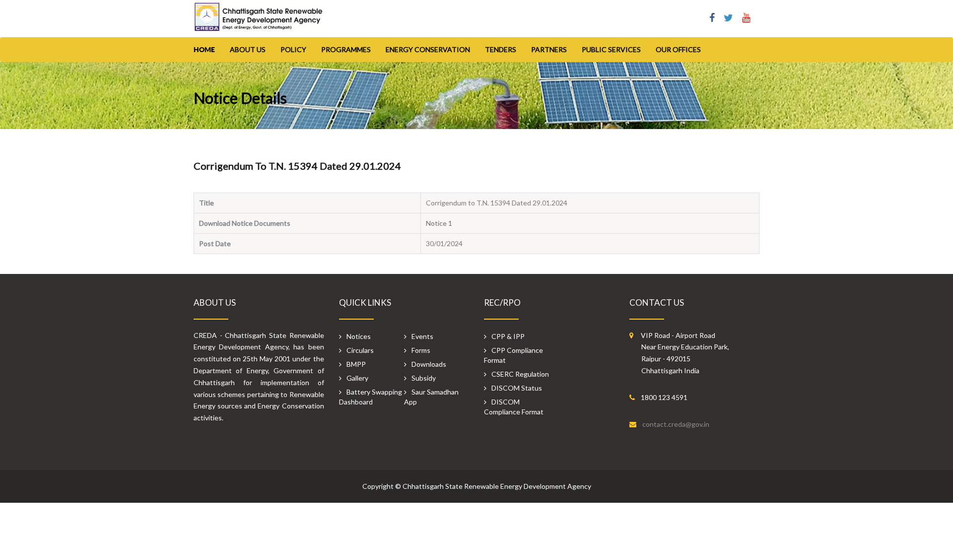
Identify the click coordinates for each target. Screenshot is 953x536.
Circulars (360, 350)
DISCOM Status (516, 388)
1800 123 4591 (664, 397)
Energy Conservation (428, 49)
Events (422, 336)
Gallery (357, 378)
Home (204, 50)
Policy (293, 49)
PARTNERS (549, 49)
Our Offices (678, 49)
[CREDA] (259, 22)
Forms (420, 350)
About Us (248, 49)
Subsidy (423, 378)
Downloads (428, 364)
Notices (358, 336)
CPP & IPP (508, 336)
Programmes (346, 49)
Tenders (500, 49)
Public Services (611, 49)
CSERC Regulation (520, 374)
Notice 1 (443, 223)
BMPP (356, 364)
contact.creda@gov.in (675, 424)
